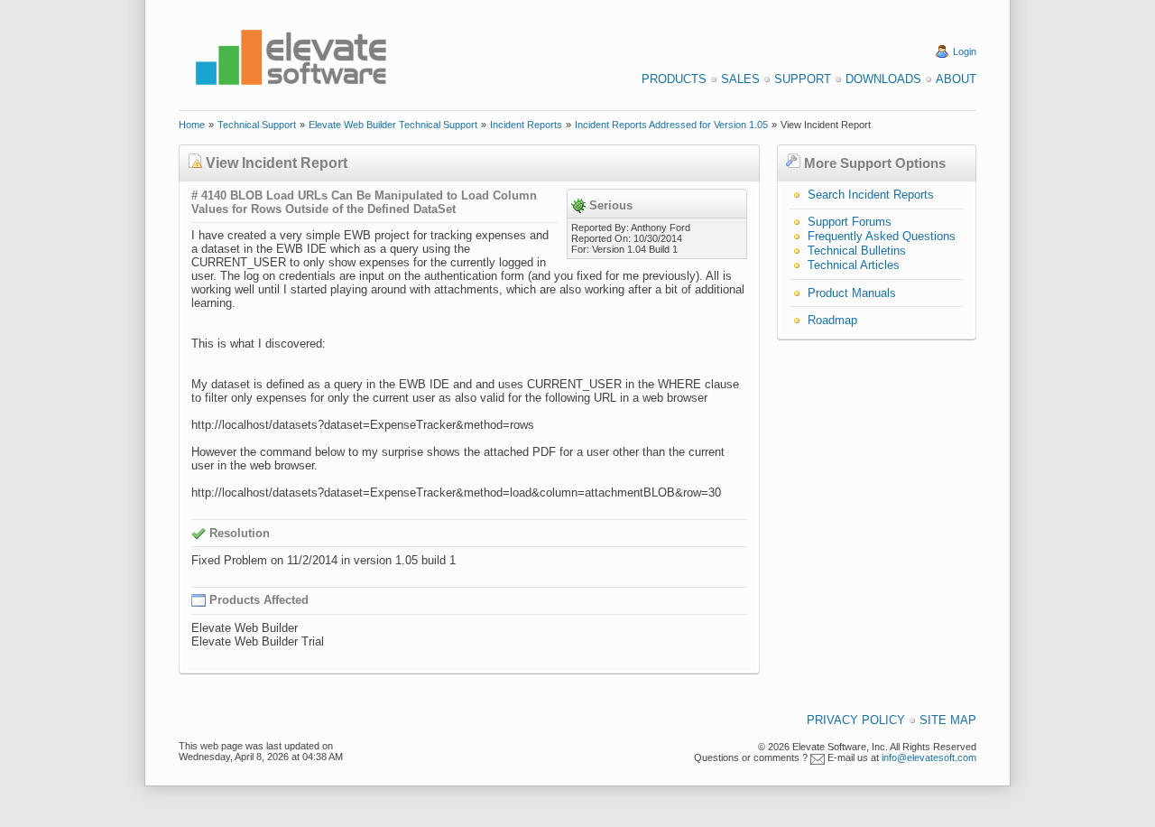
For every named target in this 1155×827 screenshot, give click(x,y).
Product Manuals (852, 293)
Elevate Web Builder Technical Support (393, 124)
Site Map (947, 720)
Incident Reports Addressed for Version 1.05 (671, 124)
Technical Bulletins (857, 250)
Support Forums (850, 221)
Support (802, 79)
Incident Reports (526, 124)
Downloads (883, 79)
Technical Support (256, 124)
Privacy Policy (856, 720)
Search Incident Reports (871, 194)
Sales (740, 79)
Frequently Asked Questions (882, 236)
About (956, 79)
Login (964, 51)
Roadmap (832, 320)
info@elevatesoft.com (929, 757)
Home (192, 124)
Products (674, 79)
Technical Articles (854, 265)
